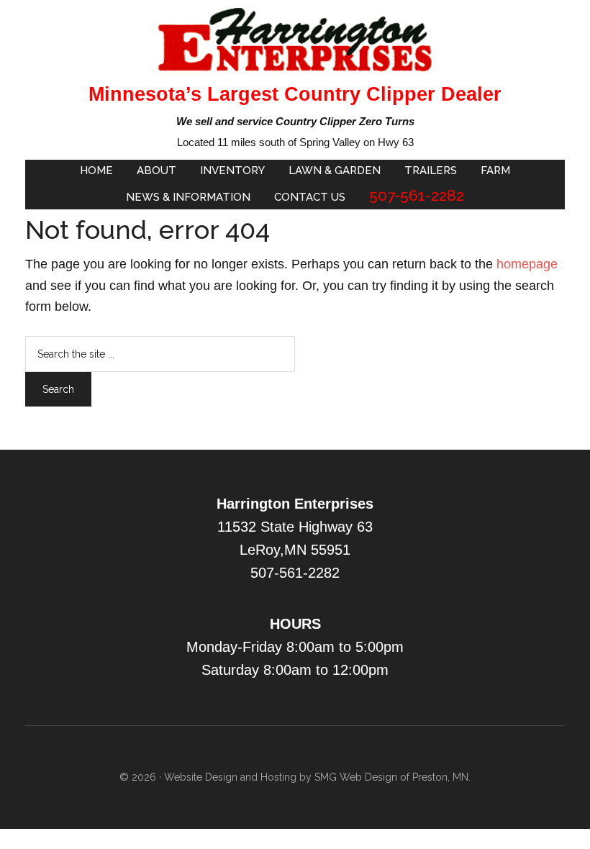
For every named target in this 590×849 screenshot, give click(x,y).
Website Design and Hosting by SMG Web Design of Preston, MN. (317, 777)
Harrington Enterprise (295, 39)
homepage (527, 264)
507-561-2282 (295, 573)
